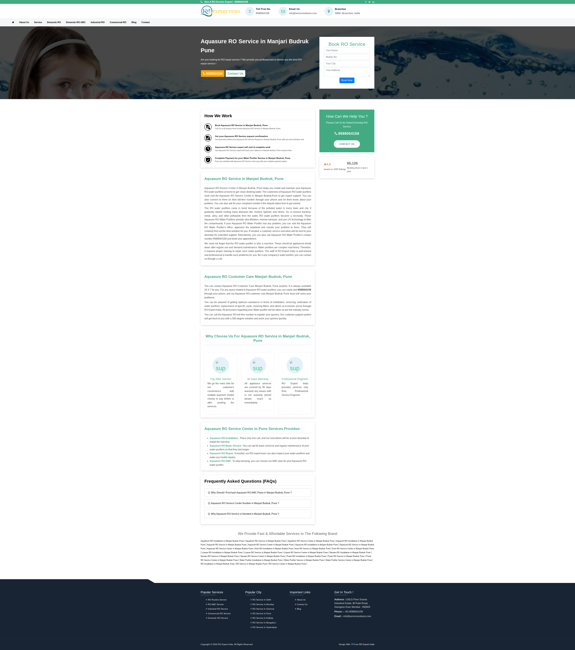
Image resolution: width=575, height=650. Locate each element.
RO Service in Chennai (263, 609)
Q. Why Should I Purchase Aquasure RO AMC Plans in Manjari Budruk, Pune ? (250, 492)
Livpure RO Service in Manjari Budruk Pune (263, 552)
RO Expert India (366, 644)
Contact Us (235, 73)
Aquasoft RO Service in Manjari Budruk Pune (226, 545)
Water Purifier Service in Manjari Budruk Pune (304, 560)
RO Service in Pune (261, 613)
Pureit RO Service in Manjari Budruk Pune (346, 556)
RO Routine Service (217, 600)
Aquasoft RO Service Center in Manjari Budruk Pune (270, 545)
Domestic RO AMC (76, 22)
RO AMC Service (216, 604)
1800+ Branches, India (347, 13)
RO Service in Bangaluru (264, 622)
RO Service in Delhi (261, 600)
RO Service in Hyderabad (264, 627)
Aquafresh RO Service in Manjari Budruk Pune (266, 541)
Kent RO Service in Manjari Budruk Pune (312, 548)
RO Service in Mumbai (263, 604)
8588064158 (241, 2)
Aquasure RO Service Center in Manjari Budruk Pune (230, 548)
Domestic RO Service (218, 618)
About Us (24, 22)
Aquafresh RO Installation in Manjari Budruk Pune (222, 541)
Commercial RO (118, 22)
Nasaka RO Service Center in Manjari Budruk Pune (262, 556)
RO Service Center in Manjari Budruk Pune (287, 564)
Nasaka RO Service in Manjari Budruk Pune (220, 556)
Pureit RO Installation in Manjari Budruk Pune (306, 556)
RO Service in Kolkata (262, 618)
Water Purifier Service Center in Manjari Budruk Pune (349, 560)
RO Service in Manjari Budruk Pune (251, 564)
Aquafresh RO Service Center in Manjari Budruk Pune (311, 541)
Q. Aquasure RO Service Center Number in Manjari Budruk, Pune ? (243, 503)
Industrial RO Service (218, 609)
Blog (133, 22)
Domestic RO (54, 22)
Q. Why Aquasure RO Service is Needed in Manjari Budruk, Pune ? (243, 514)
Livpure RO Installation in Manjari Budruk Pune (222, 552)
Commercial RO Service (219, 613)
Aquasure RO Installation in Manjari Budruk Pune (316, 545)
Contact (146, 22)
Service (38, 22)
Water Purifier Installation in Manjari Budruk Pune (261, 560)
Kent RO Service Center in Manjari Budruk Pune (353, 548)
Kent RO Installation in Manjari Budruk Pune (274, 548)
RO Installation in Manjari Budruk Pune (217, 564)
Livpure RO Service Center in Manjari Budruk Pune (306, 552)
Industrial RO (98, 22)
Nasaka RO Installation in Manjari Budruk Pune (350, 552)
